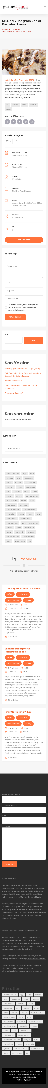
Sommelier (10, 514)
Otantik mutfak (32, 496)
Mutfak (19, 496)
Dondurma (29, 478)
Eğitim (9, 482)
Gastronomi (30, 482)
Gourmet (10, 487)
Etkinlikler (16, 29)
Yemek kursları (25, 191)
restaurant (11, 505)
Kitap (35, 491)
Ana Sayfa (6, 29)
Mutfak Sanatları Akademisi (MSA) (19, 80)
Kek (7, 105)
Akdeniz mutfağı (13, 474)
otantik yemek (12, 500)
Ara (6, 334)
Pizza (32, 500)
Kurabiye (15, 105)
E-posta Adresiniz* (10, 805)
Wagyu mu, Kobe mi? (14, 393)
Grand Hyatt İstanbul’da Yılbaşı (23, 588)
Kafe (8, 491)
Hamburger (30, 487)
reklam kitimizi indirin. (36, 958)
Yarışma (10, 527)
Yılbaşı (8, 109)
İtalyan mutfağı (13, 536)
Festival (18, 482)
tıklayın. (39, 971)
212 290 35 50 (17, 217)
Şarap (9, 541)
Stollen (33, 105)
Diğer (9, 594)
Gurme (19, 487)
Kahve (26, 491)
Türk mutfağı (25, 518)
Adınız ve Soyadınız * (11, 794)
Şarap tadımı (20, 541)
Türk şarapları (12, 523)
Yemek (19, 527)
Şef (30, 541)
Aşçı (24, 474)
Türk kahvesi (11, 518)
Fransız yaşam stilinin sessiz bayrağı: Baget (23, 368)
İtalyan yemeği (28, 536)
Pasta (24, 105)
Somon (21, 514)
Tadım (30, 514)
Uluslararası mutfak (30, 523)
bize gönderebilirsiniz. (23, 949)
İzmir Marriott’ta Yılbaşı (18, 711)
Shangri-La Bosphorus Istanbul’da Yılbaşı (17, 650)
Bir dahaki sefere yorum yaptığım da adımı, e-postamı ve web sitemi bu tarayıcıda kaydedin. (23, 307)
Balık (32, 474)
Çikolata (31, 532)
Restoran (23, 505)
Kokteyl (9, 496)
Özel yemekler (13, 600)
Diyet (19, 478)
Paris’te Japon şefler (13, 380)
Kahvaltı (17, 491)
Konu (4, 815)
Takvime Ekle (24, 239)
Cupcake (10, 478)
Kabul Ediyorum (24, 1080)
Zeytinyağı (19, 532)
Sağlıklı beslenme (13, 509)
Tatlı (38, 514)
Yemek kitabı (29, 527)
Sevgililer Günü (29, 509)
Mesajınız (6, 826)
